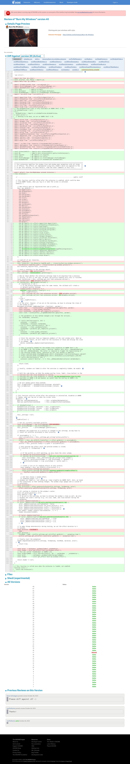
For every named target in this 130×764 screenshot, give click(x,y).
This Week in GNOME (53, 741)
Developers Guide (72, 2)
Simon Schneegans (12, 696)
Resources (35, 739)
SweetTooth (69, 761)
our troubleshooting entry (85, 12)
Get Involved (16, 744)
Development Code (37, 754)
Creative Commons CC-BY (29, 761)
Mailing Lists (35, 748)
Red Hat (53, 761)
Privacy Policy (17, 752)
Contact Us (16, 750)
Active (94, 586)
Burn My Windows (16, 27)
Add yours (37, 2)
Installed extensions (50, 2)
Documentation (36, 744)
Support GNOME (18, 746)
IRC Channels (35, 750)
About (61, 2)
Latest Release (51, 744)
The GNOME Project (19, 739)
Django (62, 761)
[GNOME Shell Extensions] (16, 2)
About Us (15, 741)
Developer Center (37, 741)
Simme (27, 27)
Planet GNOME (51, 746)
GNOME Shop (17, 748)
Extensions (27, 2)
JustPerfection (11, 708)
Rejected (94, 652)
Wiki (33, 746)
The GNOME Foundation (20, 754)
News (48, 739)
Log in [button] (115, 2)
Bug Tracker (35, 752)
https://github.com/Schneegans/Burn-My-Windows (78, 34)
